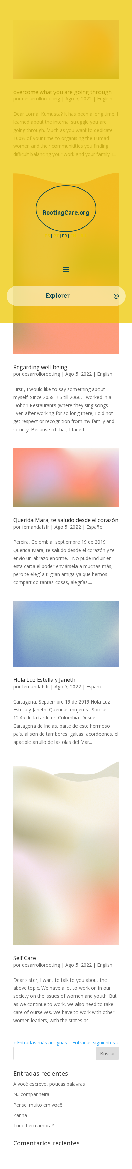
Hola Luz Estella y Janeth (44, 679)
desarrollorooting (41, 374)
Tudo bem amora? (33, 1125)
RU (84, 236)
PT (56, 236)
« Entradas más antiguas (40, 1042)
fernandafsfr (35, 526)
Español (95, 526)
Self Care (24, 958)
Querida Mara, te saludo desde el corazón (65, 520)
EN (73, 236)
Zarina (20, 1115)
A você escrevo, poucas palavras (49, 1084)
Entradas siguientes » (95, 1042)
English (104, 374)
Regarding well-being (40, 367)
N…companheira (31, 1094)
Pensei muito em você (37, 1105)
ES (47, 236)
